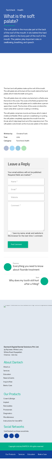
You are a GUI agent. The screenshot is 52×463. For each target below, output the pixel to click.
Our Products (10, 454)
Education (7, 374)
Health (20, 10)
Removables (7, 406)
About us (6, 367)
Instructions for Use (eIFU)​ (12, 421)
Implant (6, 402)
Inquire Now (7, 381)
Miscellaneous (8, 417)
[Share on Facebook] (6, 148)
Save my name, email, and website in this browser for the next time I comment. (25, 235)
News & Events (8, 378)
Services (6, 370)
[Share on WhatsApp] (23, 148)
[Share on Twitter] (12, 148)
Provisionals (7, 409)
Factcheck (10, 10)
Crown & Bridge (9, 398)
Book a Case (7, 385)
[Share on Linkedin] (18, 148)
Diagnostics (7, 413)
